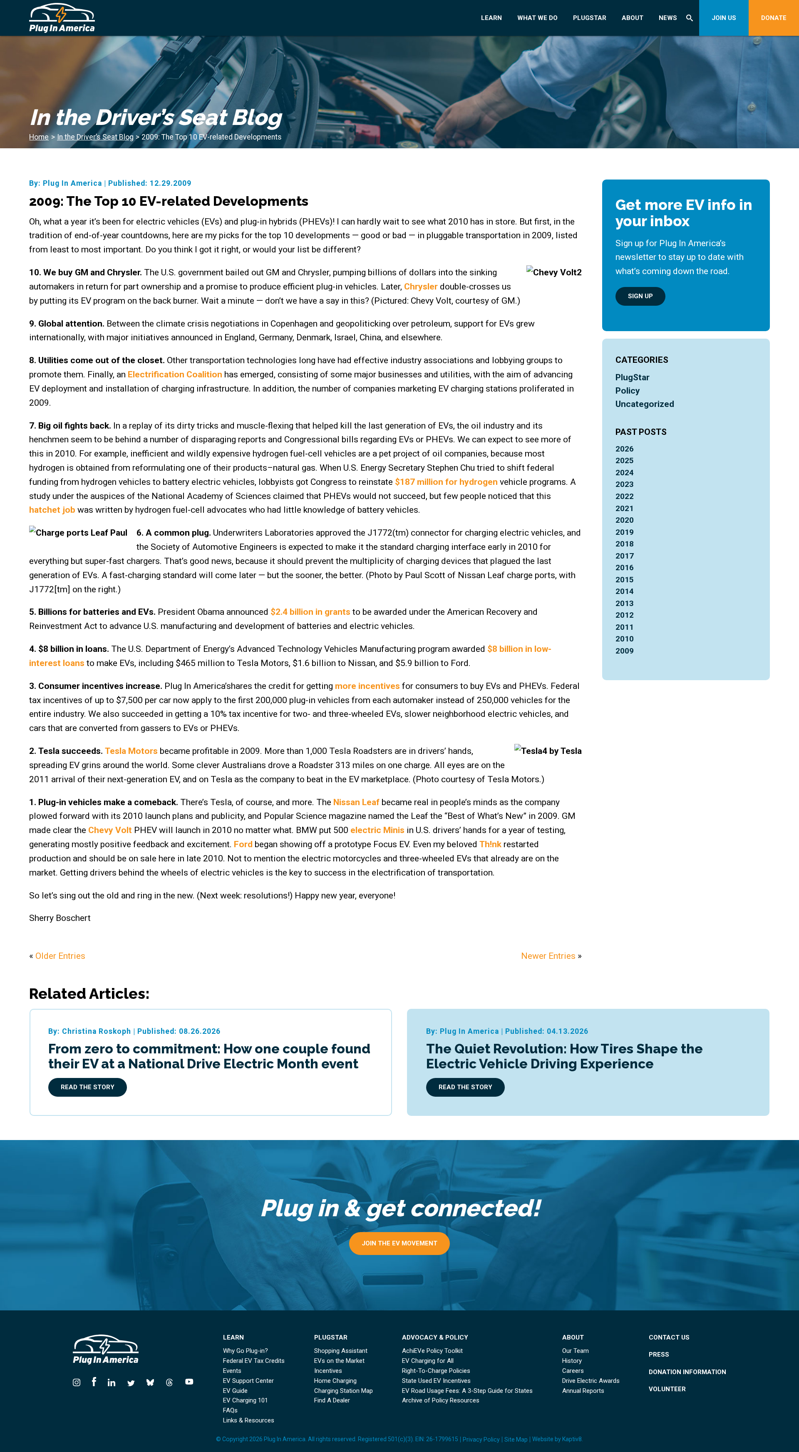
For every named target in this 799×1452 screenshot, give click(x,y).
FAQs (230, 1410)
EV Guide (235, 1391)
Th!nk (490, 844)
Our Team (575, 1351)
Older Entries (60, 956)
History (572, 1361)
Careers (573, 1371)
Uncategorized (644, 404)
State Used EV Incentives (436, 1381)
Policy (627, 390)
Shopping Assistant (340, 1351)
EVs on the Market (339, 1361)
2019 (624, 532)
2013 (624, 603)
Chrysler (422, 286)
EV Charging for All (428, 1361)
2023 (624, 484)
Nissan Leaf (357, 802)
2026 (624, 449)
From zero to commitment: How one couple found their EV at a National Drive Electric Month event (209, 1056)
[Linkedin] (111, 1381)
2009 (624, 651)
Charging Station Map (343, 1391)
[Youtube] (186, 1381)
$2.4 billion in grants (310, 611)
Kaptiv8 (572, 1439)
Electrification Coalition (175, 374)
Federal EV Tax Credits (254, 1361)
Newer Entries (548, 956)
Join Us (724, 18)
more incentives (367, 686)
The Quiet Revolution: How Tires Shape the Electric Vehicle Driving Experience (564, 1056)
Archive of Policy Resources (440, 1400)
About (632, 18)
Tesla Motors (131, 751)
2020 (624, 520)
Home (39, 137)
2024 (624, 472)
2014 (624, 591)
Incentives (328, 1371)
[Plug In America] (94, 18)
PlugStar (589, 18)
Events (232, 1371)
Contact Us (669, 1338)
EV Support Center (248, 1381)
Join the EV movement (399, 1243)
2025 (624, 460)
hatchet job (52, 509)
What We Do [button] (537, 18)
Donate (774, 18)
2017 (624, 556)
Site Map (516, 1439)
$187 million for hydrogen (446, 482)
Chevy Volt (110, 830)
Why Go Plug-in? (245, 1351)
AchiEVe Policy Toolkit (432, 1351)
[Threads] (169, 1381)
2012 (624, 615)
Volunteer (667, 1389)
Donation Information (687, 1372)
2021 (624, 508)
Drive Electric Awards (591, 1381)
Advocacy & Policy (435, 1338)
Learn (491, 18)
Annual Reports (583, 1391)
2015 (624, 579)
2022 (624, 496)
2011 (624, 627)
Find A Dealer (332, 1400)
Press (659, 1355)
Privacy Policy (481, 1439)
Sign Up (640, 296)
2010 (624, 639)
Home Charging (335, 1381)
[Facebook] (94, 1381)
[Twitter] (130, 1381)
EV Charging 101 (245, 1400)
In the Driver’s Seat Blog (95, 137)
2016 (624, 567)
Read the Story (87, 1087)
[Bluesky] (150, 1381)
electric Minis (377, 830)
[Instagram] (79, 1381)
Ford (244, 844)
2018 (624, 544)
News (668, 18)
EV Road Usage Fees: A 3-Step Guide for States (467, 1391)
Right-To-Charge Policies (436, 1371)
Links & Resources (248, 1420)
